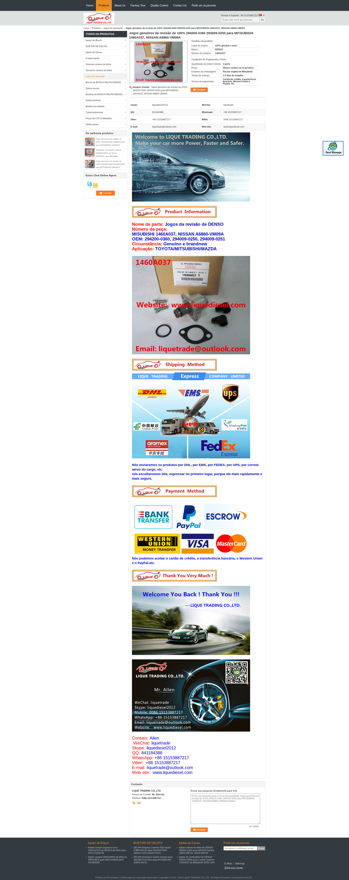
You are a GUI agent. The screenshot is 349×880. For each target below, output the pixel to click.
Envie (261, 848)
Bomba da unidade (95, 106)
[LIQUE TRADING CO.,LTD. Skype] (134, 803)
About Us (119, 5)
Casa (86, 28)
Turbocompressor (94, 112)
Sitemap (240, 863)
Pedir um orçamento (204, 5)
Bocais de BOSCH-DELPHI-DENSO (103, 82)
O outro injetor (93, 58)
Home (89, 5)
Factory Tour (138, 5)
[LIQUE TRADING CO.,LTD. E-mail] (139, 803)
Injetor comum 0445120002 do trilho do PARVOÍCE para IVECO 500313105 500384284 (107, 860)
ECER (249, 877)
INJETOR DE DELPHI (96, 46)
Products (104, 5)
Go (262, 19)
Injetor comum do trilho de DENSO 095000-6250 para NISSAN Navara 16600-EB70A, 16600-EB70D (196, 850)
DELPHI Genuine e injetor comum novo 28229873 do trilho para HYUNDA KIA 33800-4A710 (153, 860)
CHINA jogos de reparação (133, 877)
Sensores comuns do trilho (99, 70)
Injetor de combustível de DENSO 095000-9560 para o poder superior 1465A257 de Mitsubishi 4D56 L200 (197, 860)
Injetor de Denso (94, 52)
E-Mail (228, 863)
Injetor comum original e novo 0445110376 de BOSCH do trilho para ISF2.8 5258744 (107, 850)
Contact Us (180, 5)
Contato (201, 89)
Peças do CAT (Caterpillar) (99, 118)
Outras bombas (93, 100)
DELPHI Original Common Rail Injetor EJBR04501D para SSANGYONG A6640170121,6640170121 (152, 850)
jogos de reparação (113, 28)
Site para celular (235, 868)
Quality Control (159, 5)
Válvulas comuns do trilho (98, 64)
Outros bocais (92, 88)
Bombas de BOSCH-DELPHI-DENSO (104, 94)
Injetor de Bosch (94, 40)
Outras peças (92, 124)
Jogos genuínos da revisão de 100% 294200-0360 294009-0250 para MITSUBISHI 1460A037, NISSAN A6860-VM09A (160, 90)
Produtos (96, 28)
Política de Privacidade (106, 877)
